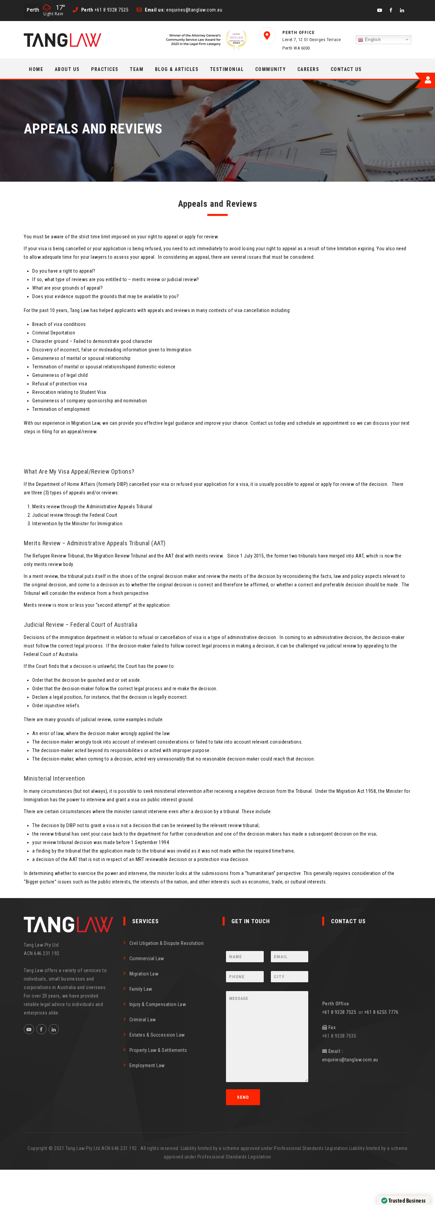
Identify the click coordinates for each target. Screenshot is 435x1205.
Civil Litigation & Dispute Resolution (166, 943)
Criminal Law (142, 1019)
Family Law (140, 989)
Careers (308, 69)
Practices (105, 69)
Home (36, 69)
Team (136, 69)
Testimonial (227, 69)
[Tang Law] (62, 40)
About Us (67, 69)
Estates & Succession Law (157, 1035)
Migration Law (144, 973)
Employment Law (147, 1065)
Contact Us (346, 69)
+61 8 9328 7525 (340, 1012)
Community (270, 69)
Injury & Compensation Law (157, 1004)
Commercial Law (146, 958)
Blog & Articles (177, 69)
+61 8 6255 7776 (381, 1012)
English (372, 39)
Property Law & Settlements (158, 1050)
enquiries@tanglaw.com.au (350, 1059)
